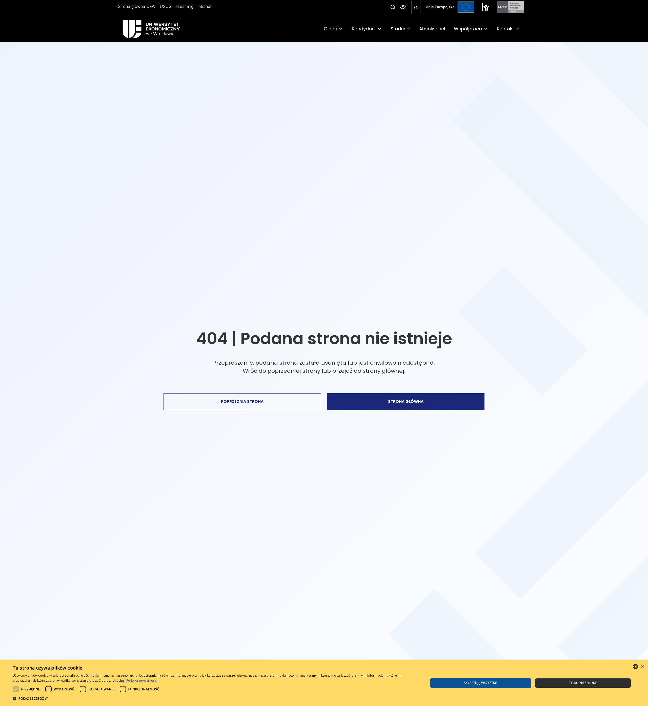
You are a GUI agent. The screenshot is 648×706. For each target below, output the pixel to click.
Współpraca (468, 29)
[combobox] (635, 666)
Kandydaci (364, 29)
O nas (330, 29)
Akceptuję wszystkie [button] (481, 683)
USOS (165, 6)
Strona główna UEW (137, 6)
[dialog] (324, 683)
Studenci (400, 29)
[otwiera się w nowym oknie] (485, 7)
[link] (158, 29)
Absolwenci (432, 29)
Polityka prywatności (141, 680)
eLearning (184, 6)
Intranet (204, 6)
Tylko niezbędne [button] (583, 683)
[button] (393, 7)
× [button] (642, 666)
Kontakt (505, 29)
